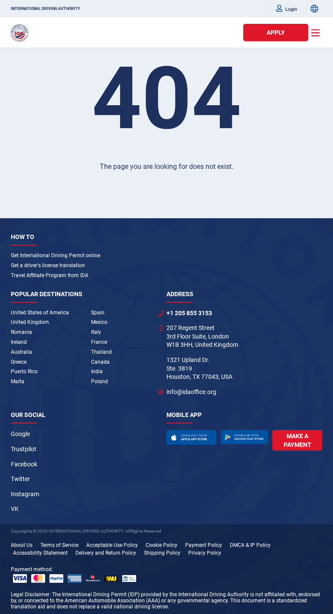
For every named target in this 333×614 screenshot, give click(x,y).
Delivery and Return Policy (105, 553)
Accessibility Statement (40, 553)
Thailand (101, 352)
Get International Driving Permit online (55, 255)
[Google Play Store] (244, 437)
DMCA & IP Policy (250, 545)
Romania (21, 332)
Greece (18, 362)
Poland (99, 381)
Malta (17, 381)
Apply (276, 32)
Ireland (19, 342)
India (97, 371)
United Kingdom (30, 322)
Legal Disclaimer (30, 594)
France (99, 342)
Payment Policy (203, 545)
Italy (96, 332)
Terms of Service (59, 545)
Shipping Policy (162, 553)
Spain (97, 313)
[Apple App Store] (191, 437)
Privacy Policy (204, 553)
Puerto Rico (24, 371)
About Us (22, 545)
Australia (21, 352)
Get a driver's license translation (48, 265)
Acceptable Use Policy (112, 545)
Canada (100, 362)
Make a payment (297, 440)
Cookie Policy (161, 545)
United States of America (40, 313)
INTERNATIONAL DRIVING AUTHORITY (45, 8)
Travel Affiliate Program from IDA (49, 275)
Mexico (99, 322)
